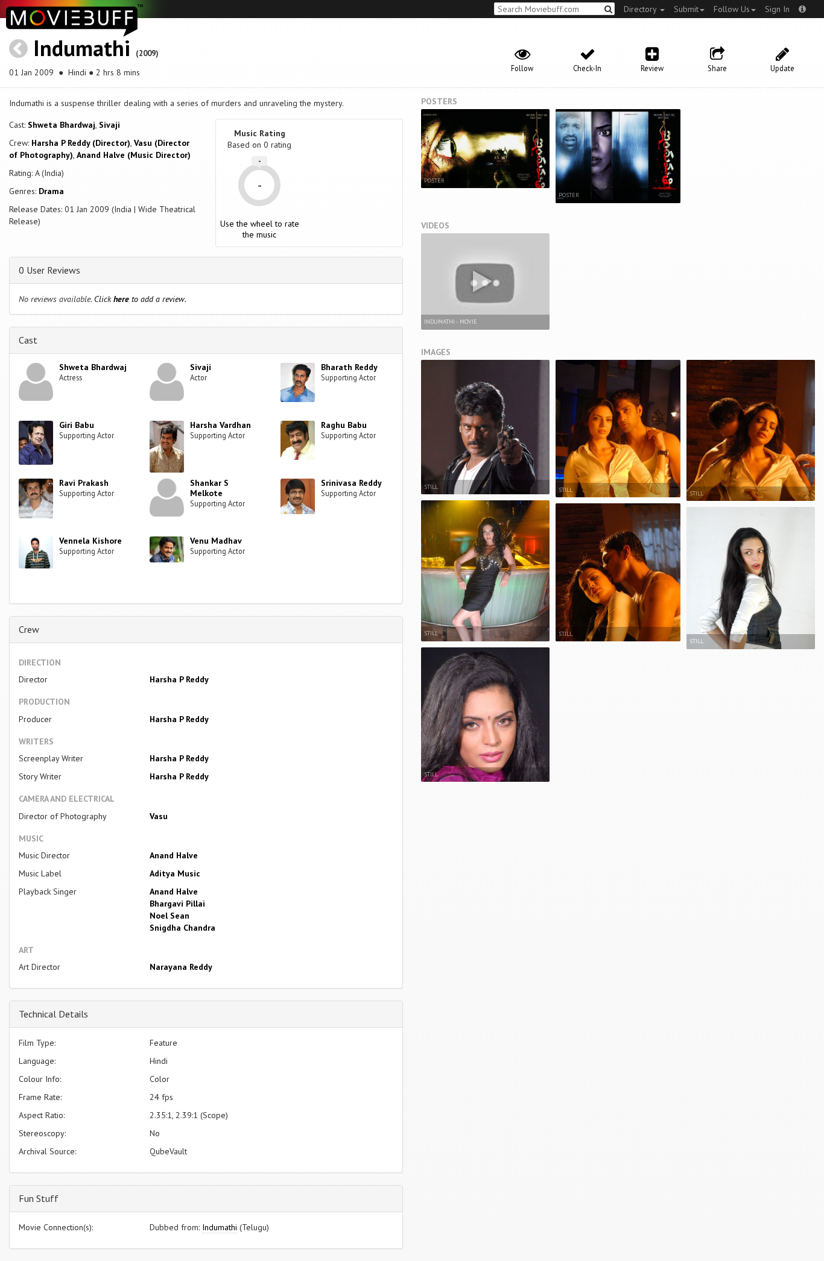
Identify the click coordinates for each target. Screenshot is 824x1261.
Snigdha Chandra (182, 927)
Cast (28, 340)
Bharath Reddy (349, 367)
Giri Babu (76, 425)
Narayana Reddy (181, 966)
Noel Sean (169, 915)
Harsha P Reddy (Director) (80, 142)
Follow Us (732, 9)
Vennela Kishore (90, 540)
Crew (29, 629)
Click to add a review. (140, 299)
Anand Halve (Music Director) (134, 154)
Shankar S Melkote (209, 487)
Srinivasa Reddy (351, 482)
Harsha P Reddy (179, 679)
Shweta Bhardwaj (61, 124)
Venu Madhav (216, 540)
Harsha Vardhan (220, 425)
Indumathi (81, 48)
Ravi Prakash (84, 482)
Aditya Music (175, 873)
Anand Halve (174, 855)
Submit (686, 9)
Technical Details (53, 1014)
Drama (51, 191)
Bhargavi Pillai (177, 903)
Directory (641, 9)
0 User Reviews (49, 270)
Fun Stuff (39, 1198)
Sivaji (109, 124)
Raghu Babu (344, 425)
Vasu (159, 816)
